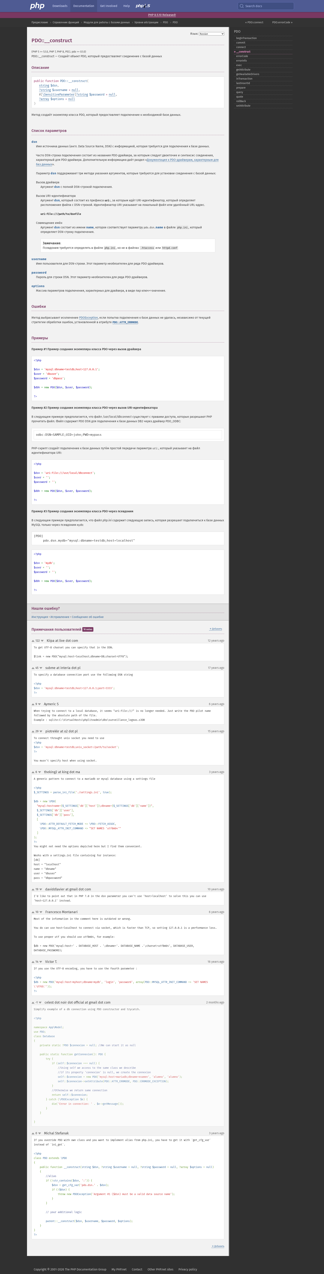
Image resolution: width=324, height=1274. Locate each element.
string (44, 85)
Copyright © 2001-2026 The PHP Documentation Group (70, 1269)
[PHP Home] (37, 6)
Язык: (194, 33)
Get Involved (108, 6)
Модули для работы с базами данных (107, 22)
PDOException (88, 317)
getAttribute (243, 69)
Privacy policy (187, 1269)
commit (240, 42)
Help (126, 6)
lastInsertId (243, 83)
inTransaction (244, 78)
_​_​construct (243, 51)
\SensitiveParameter (58, 94)
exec (239, 65)
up (33, 641)
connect (241, 47)
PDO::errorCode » (282, 22)
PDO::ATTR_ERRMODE (125, 322)
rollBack (241, 101)
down (42, 641)
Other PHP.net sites (160, 1269)
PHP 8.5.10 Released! (162, 15)
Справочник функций (66, 22)
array (45, 99)
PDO (165, 22)
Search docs (253, 6)
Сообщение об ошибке (88, 617)
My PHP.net (119, 1269)
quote (239, 96)
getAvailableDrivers (247, 74)
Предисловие (40, 22)
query (239, 92)
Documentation (83, 6)
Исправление (59, 617)
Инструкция (40, 617)
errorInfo (241, 60)
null (75, 90)
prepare (241, 87)
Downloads (59, 6)
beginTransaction (246, 38)
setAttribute (243, 105)
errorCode (242, 56)
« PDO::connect (254, 22)
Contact (137, 1269)
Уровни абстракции (146, 22)
